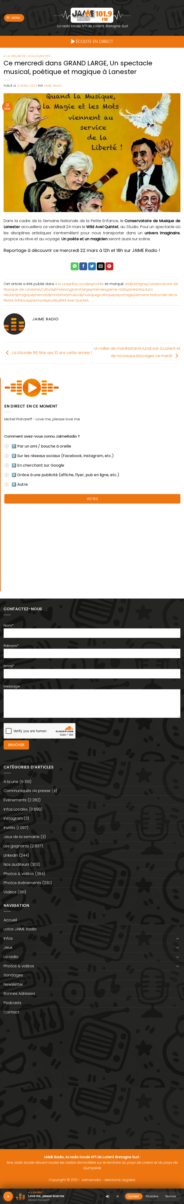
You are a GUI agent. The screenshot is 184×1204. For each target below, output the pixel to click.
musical (75, 294)
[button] (14, 18)
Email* (9, 666)
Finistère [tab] (152, 1196)
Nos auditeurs (16, 864)
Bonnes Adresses (19, 993)
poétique (106, 294)
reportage (124, 294)
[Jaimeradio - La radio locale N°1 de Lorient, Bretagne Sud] (92, 15)
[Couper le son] (107, 1196)
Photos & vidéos (19, 873)
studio (52, 300)
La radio (11, 956)
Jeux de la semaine (22, 836)
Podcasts (12, 1003)
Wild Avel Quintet (73, 300)
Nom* (9, 625)
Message (12, 686)
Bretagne (138, 283)
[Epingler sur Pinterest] (109, 266)
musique (90, 294)
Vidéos (10, 892)
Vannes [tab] (170, 1196)
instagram (13, 818)
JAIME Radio (52, 86)
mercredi (42, 294)
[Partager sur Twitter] (92, 266)
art (127, 283)
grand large (80, 289)
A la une (10, 56)
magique (25, 294)
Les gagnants (16, 846)
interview (99, 289)
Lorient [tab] (133, 1196)
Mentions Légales (120, 1180)
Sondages (13, 975)
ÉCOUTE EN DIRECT (94, 41)
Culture (47, 289)
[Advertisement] (92, 545)
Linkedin (11, 855)
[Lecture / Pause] (8, 1196)
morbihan (59, 294)
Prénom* (11, 645)
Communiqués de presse (27, 790)
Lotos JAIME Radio (20, 929)
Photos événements (22, 883)
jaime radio (117, 289)
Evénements (15, 800)
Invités (45, 56)
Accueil (10, 920)
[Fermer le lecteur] (117, 1196)
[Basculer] (177, 938)
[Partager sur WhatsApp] (75, 266)
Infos (8, 938)
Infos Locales (28, 56)
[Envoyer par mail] (101, 266)
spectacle (38, 300)
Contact (11, 1012)
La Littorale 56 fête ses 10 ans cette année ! (51, 352)
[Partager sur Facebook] (83, 266)
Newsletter (13, 984)
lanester (135, 289)
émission (62, 289)
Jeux (8, 947)
